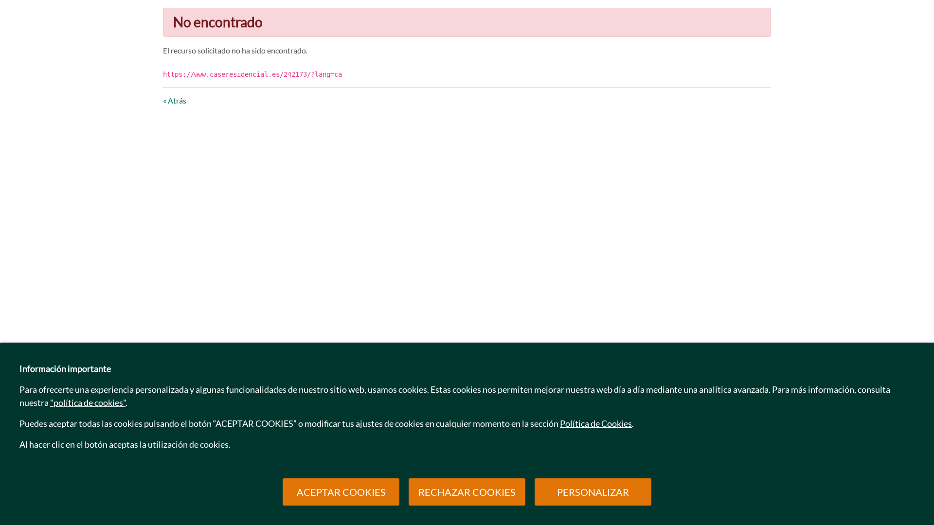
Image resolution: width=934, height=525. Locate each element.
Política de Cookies (596, 423)
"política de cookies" (88, 402)
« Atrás (174, 100)
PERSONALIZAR (593, 492)
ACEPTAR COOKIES (341, 492)
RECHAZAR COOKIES (467, 492)
